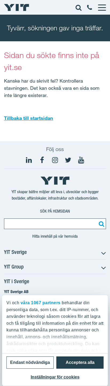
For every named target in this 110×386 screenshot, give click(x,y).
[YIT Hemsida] (16, 7)
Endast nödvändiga (30, 362)
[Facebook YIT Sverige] (42, 160)
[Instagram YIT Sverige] (55, 160)
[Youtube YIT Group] (81, 160)
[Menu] (101, 7)
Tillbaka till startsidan (28, 118)
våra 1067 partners (41, 302)
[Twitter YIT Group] (68, 160)
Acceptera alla (80, 362)
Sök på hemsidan (55, 211)
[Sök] (101, 224)
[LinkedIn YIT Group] (29, 160)
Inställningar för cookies (55, 377)
